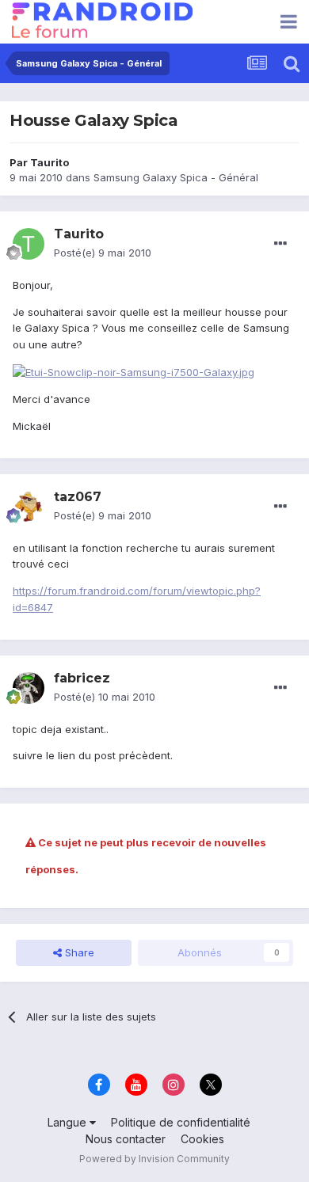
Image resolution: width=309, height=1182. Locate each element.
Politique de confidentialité (180, 1122)
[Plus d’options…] (280, 243)
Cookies (202, 1139)
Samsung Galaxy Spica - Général (175, 177)
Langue (69, 1122)
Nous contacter (126, 1139)
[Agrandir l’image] (133, 371)
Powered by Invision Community (154, 1159)
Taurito (49, 162)
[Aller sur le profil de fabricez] (28, 688)
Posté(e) (102, 252)
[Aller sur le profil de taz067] (28, 507)
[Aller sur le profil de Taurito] (28, 244)
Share (78, 952)
